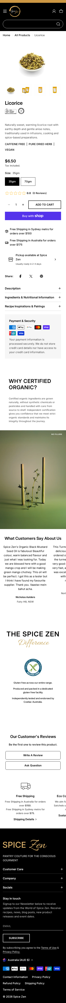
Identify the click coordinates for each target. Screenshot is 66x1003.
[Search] (58, 24)
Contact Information (15, 977)
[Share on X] (31, 276)
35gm (12, 181)
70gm (28, 181)
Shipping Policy (35, 983)
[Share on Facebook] (20, 276)
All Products (22, 35)
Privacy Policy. (11, 951)
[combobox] (33, 24)
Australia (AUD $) (19, 960)
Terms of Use (48, 947)
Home (6, 35)
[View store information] (55, 259)
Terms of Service (14, 989)
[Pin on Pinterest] (41, 276)
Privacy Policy (41, 977)
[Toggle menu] (5, 11)
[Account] (54, 11)
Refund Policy (12, 983)
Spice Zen (19, 996)
